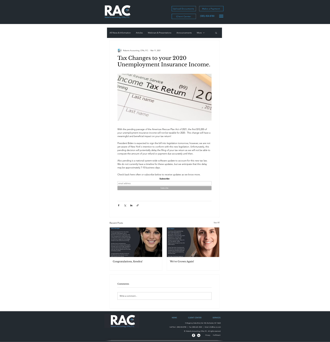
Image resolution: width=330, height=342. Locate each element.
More (199, 32)
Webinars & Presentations (159, 32)
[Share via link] (137, 205)
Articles (139, 32)
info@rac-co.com (215, 327)
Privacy (208, 335)
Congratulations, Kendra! (128, 261)
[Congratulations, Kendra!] (136, 242)
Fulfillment (217, 335)
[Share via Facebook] (118, 205)
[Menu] (221, 16)
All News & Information (120, 32)
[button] (216, 33)
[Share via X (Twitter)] (125, 205)
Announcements (184, 32)
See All (216, 222)
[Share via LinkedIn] (131, 205)
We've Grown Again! (182, 261)
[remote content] (164, 183)
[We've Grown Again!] (193, 242)
